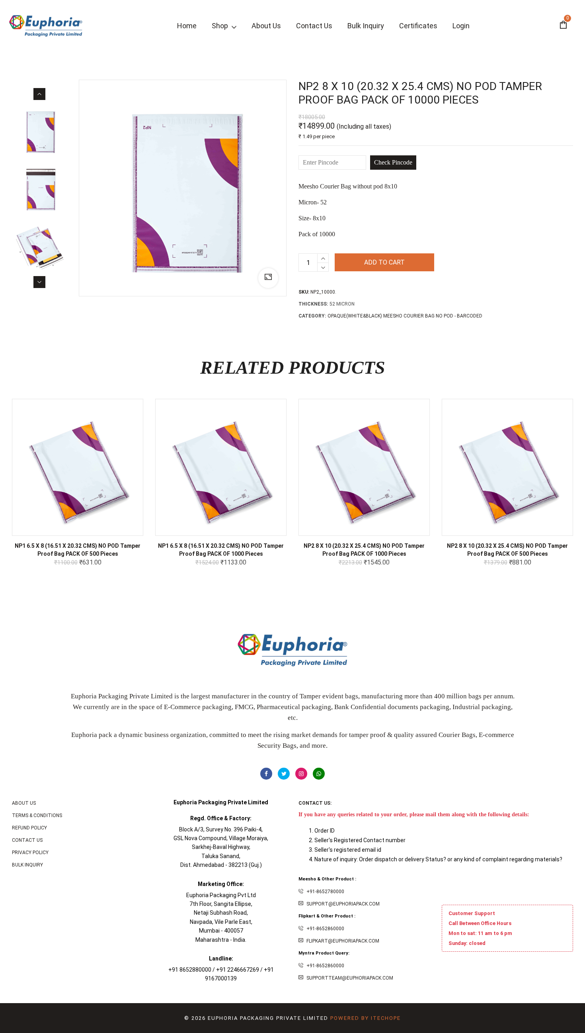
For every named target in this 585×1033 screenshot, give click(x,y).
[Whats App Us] (319, 774)
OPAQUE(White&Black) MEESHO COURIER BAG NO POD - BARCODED (405, 316)
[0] (563, 26)
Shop (221, 26)
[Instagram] (301, 774)
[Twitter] (284, 774)
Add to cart (384, 262)
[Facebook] (266, 774)
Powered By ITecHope (365, 1018)
